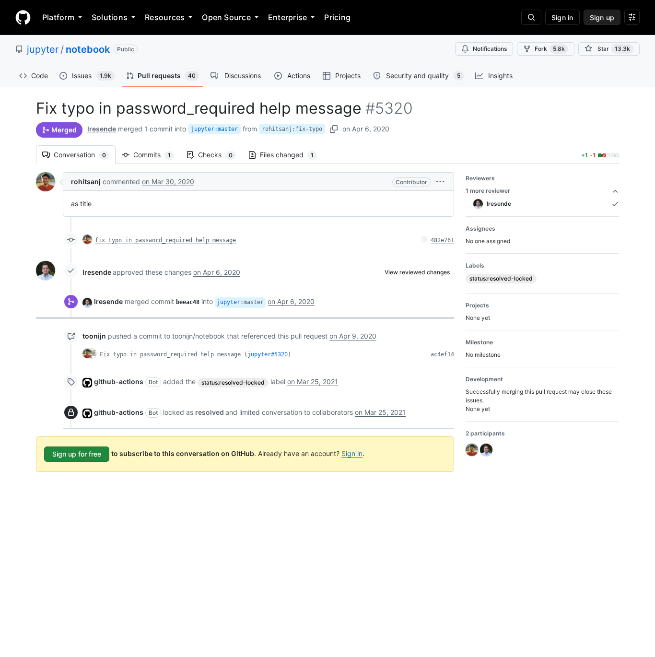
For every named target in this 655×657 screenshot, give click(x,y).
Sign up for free (76, 454)
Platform (58, 17)
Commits (156, 155)
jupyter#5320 (267, 354)
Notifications (490, 48)
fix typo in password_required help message (165, 240)
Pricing (337, 17)
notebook (88, 49)
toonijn (94, 336)
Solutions (110, 17)
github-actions (118, 381)
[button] (440, 181)
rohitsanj (86, 181)
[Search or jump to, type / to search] (531, 17)
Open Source (226, 17)
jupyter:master (214, 129)
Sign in (352, 453)
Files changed (291, 155)
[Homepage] (23, 17)
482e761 (442, 240)
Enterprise (287, 17)
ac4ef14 (442, 354)
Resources (165, 17)
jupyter (42, 49)
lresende (101, 129)
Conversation (85, 155)
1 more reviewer (488, 190)
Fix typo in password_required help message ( (173, 354)
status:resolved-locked (233, 382)
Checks (220, 155)
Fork (550, 48)
